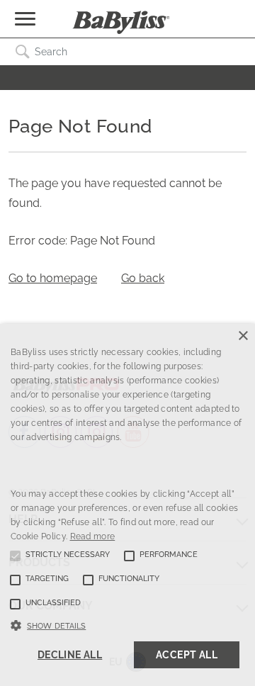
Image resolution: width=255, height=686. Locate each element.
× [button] (242, 336)
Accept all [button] (186, 654)
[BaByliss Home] (121, 23)
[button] (127, 624)
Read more (92, 536)
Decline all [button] (70, 654)
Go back (142, 278)
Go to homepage (52, 278)
